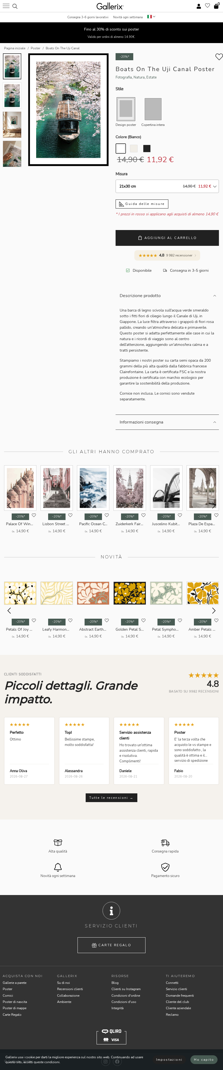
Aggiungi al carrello (170, 238)
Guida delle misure (144, 204)
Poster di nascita (15, 1002)
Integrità (117, 1008)
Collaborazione (68, 995)
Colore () (128, 137)
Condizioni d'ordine (126, 995)
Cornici (8, 995)
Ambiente (64, 1002)
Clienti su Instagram (126, 989)
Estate (151, 77)
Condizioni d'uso (124, 1002)
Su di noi (63, 983)
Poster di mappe (14, 1008)
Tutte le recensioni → (111, 798)
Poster (7, 989)
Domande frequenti (180, 995)
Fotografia (124, 77)
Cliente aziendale (178, 1008)
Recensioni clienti (70, 989)
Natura (139, 77)
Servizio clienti (176, 989)
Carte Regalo (114, 945)
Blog (115, 983)
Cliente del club (177, 1002)
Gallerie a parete (14, 983)
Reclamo (172, 1014)
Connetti (172, 983)
